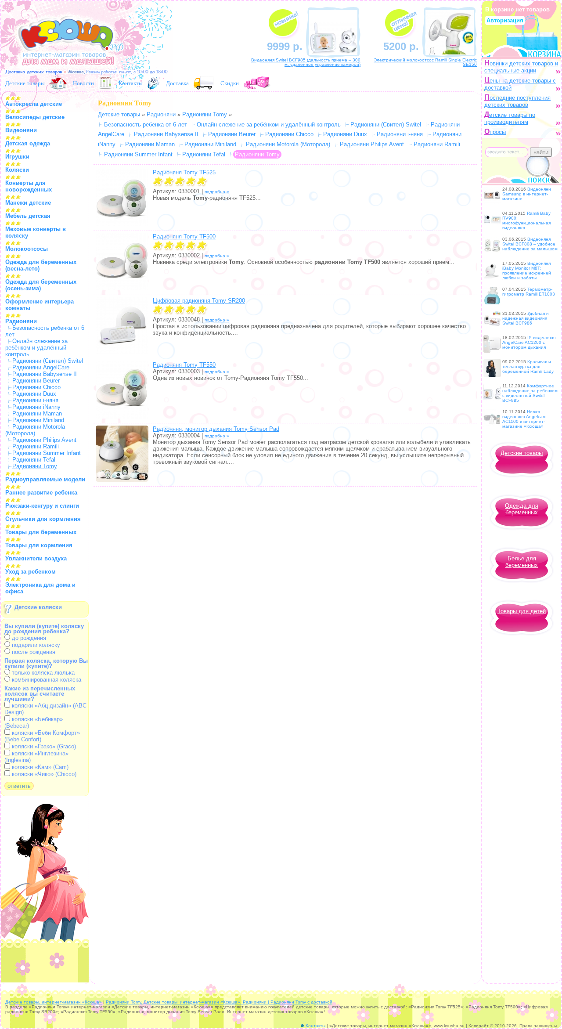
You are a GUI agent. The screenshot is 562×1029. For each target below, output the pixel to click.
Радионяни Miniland (38, 420)
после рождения (32, 652)
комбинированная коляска (45, 679)
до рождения (28, 638)
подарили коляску (35, 645)
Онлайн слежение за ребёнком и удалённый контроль (36, 347)
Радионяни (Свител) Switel (47, 360)
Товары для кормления (38, 545)
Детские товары (25, 83)
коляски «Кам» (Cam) (39, 767)
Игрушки (17, 156)
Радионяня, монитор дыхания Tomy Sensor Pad (216, 429)
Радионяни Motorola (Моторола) (288, 144)
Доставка (177, 83)
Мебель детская (27, 216)
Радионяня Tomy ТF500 (184, 236)
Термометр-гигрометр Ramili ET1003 (528, 291)
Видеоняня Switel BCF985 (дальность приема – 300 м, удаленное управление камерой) (305, 62)
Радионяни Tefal (33, 459)
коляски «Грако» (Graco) (43, 746)
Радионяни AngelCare (40, 367)
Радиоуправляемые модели (45, 479)
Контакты (131, 83)
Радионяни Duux (34, 393)
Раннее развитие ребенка (41, 492)
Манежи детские (28, 202)
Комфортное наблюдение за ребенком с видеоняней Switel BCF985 (530, 393)
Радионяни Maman (37, 413)
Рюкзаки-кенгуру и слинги (42, 505)
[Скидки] (257, 83)
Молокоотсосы (26, 249)
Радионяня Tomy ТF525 (184, 172)
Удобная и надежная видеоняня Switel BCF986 (525, 318)
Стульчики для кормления (43, 519)
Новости (83, 83)
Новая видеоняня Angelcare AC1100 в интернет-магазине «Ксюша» (524, 419)
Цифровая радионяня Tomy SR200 (199, 300)
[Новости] (105, 83)
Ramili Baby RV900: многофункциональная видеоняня (526, 220)
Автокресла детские (33, 104)
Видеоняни (21, 130)
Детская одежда (27, 143)
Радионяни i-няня (35, 400)
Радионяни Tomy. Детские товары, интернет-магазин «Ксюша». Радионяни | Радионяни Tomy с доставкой (219, 1002)
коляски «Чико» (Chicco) (43, 774)
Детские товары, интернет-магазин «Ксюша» (53, 1002)
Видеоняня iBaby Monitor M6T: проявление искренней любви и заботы (526, 270)
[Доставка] (203, 83)
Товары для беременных (40, 532)
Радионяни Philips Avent (44, 440)
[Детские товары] (58, 83)
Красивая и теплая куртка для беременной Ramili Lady (528, 366)
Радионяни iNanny (36, 407)
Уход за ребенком (30, 571)
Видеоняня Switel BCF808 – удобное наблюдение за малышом (530, 244)
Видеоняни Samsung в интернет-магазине (526, 194)
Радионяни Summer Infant (46, 453)
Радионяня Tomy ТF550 (184, 364)
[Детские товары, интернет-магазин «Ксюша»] (66, 69)
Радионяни (21, 321)
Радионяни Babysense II (44, 374)
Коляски (17, 169)
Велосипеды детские (35, 117)
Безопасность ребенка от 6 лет (145, 124)
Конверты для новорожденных (28, 186)
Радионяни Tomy (204, 114)
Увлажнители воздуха (36, 558)
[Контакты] (153, 83)
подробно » (217, 191)
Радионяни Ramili (35, 446)
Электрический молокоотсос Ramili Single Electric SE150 (425, 62)
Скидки (229, 83)
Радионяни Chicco (36, 387)
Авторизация (504, 20)
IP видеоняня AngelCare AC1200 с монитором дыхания (528, 342)
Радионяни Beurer (36, 380)
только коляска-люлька (42, 672)
